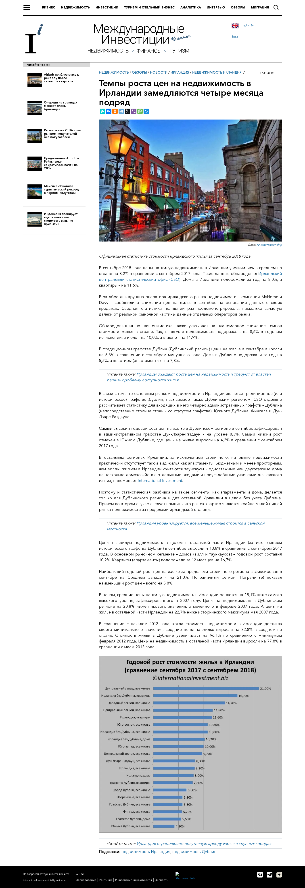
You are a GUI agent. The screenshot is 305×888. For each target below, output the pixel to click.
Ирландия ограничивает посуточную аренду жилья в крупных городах (203, 843)
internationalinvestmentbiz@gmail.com (44, 880)
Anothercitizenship (269, 244)
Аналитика (190, 7)
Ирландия (180, 72)
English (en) (248, 25)
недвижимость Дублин (194, 851)
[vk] (260, 875)
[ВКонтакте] (108, 111)
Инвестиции (107, 7)
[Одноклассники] (115, 111)
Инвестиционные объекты (133, 880)
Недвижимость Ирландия (217, 72)
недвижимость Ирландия (145, 851)
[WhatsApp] (140, 111)
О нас (80, 874)
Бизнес (48, 7)
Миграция (260, 7)
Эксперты (162, 880)
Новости (158, 72)
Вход (235, 36)
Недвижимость (75, 7)
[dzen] (279, 875)
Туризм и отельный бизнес (149, 7)
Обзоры (238, 7)
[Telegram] (121, 111)
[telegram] (269, 875)
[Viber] (133, 111)
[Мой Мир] (146, 111)
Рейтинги (105, 880)
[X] (127, 111)
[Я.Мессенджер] (102, 111)
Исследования (86, 880)
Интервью (216, 7)
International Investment (160, 480)
